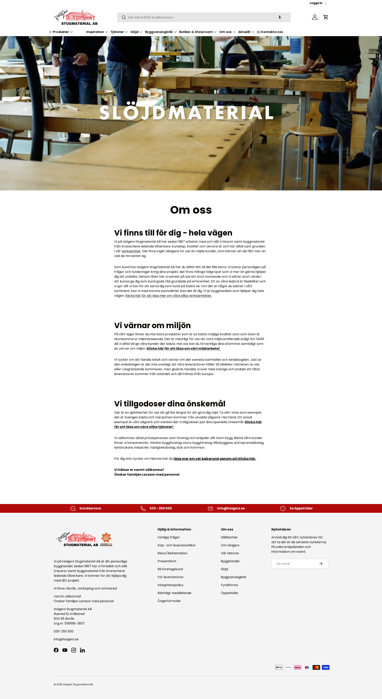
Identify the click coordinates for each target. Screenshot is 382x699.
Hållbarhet (229, 537)
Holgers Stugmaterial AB (78, 684)
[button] (280, 17)
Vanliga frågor (169, 537)
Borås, (71, 588)
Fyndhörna (229, 585)
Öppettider (230, 593)
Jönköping (85, 588)
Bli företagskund (170, 569)
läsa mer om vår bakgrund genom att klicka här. (215, 458)
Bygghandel (230, 561)
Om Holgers (230, 545)
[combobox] (204, 17)
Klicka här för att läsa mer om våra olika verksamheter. (168, 295)
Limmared (109, 588)
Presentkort (167, 561)
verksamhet (131, 251)
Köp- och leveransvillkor (177, 545)
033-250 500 (64, 631)
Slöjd (224, 569)
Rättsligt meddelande (174, 593)
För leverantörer (171, 577)
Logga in (316, 3)
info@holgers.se (66, 639)
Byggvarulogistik (233, 577)
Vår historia (230, 553)
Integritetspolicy (170, 585)
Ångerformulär (169, 601)
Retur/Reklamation (172, 553)
